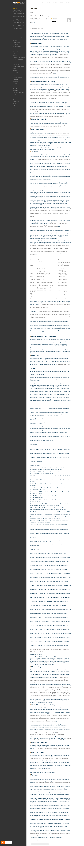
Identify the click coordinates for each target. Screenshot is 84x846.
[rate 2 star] (53, 18)
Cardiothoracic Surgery (17, 42)
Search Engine (33, 8)
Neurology (15, 70)
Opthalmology (15, 79)
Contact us (67, 2)
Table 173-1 (32, 334)
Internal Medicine (16, 62)
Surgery (14, 103)
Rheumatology (15, 99)
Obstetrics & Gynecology (17, 77)
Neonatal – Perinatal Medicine (18, 66)
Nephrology (15, 68)
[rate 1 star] (52, 18)
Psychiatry (15, 94)
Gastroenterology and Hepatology (19, 57)
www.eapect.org (54, 364)
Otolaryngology (15, 83)
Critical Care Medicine (17, 48)
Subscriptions (55, 2)
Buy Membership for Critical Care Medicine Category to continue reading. (43, 837)
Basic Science (15, 40)
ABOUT (61, 2)
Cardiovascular (15, 44)
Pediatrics (15, 86)
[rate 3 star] (54, 18)
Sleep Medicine (16, 101)
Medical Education (16, 64)
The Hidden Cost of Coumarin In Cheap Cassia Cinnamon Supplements (19, 28)
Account (48, 2)
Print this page (33, 22)
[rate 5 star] (56, 18)
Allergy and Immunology (17, 37)
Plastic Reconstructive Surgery (18, 92)
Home (43, 2)
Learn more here (59, 837)
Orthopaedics (15, 81)
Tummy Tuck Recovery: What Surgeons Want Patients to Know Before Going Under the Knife (19, 24)
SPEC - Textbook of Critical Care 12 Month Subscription (40, 844)
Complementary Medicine (17, 46)
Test (14, 105)
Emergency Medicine (17, 51)
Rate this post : (48, 18)
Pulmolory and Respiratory (18, 96)
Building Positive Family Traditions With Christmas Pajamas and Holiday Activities (18, 19)
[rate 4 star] (55, 18)
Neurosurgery (15, 72)
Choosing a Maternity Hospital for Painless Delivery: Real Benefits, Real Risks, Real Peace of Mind (19, 15)
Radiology (15, 97)
